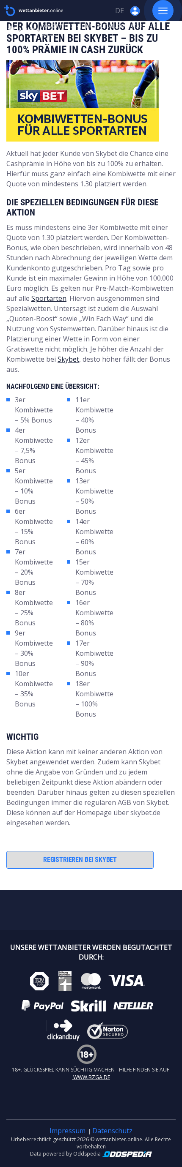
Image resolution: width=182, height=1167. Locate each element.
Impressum (67, 1130)
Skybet (68, 359)
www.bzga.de (91, 1077)
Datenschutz (112, 1130)
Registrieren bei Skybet (80, 860)
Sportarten (48, 298)
